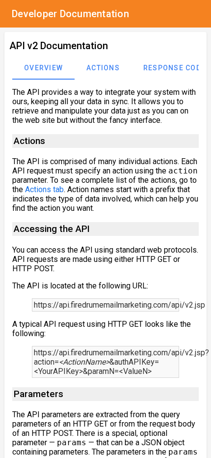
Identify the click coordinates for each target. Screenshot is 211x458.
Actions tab (44, 189)
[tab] (43, 68)
